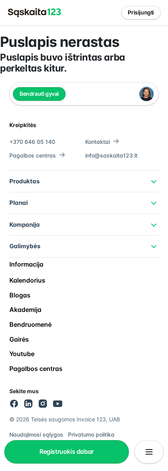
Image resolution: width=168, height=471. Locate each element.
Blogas (19, 295)
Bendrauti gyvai (39, 93)
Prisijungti (141, 12)
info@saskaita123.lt (111, 155)
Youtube (21, 354)
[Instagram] (43, 403)
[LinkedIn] (28, 403)
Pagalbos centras (32, 155)
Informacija (26, 264)
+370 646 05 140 (32, 141)
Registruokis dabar (66, 451)
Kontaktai (97, 141)
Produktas (24, 181)
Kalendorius (27, 280)
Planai (18, 202)
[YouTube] (58, 403)
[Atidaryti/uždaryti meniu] (149, 452)
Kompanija (24, 224)
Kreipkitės (22, 125)
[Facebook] (14, 403)
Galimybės (24, 246)
